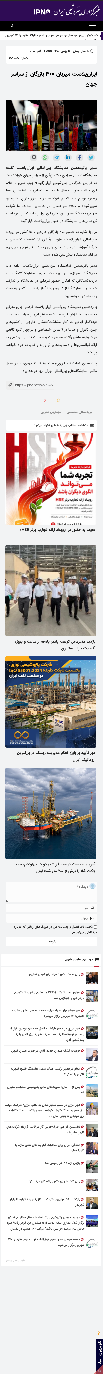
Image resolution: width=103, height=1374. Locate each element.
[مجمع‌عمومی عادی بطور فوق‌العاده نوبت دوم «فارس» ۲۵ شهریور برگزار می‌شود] (92, 1243)
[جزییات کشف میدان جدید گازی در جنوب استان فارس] (92, 1054)
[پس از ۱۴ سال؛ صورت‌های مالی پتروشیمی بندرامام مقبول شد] (92, 1090)
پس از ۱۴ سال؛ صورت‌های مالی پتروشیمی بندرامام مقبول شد (45, 1090)
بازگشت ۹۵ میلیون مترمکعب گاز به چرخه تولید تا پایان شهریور (46, 1202)
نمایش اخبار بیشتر (16, 1261)
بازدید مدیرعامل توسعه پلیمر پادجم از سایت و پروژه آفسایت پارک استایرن (55, 645)
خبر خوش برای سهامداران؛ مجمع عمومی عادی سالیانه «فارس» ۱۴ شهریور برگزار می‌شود (48, 1013)
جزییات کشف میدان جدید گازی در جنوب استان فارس (45, 1050)
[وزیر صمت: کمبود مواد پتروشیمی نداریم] (92, 978)
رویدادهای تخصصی (79, 412)
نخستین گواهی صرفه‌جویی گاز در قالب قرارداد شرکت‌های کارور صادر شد (45, 1129)
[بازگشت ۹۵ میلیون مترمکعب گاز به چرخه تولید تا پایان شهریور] (92, 1203)
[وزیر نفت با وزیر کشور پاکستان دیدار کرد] (92, 1185)
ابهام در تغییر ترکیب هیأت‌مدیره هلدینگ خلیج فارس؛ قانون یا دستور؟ (48, 1071)
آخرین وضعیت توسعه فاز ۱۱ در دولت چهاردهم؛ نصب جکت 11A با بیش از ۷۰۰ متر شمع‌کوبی (55, 867)
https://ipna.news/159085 (29, 385)
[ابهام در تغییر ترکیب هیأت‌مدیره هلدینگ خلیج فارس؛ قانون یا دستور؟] (92, 1072)
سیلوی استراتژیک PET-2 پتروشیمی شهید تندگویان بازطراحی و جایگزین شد (49, 995)
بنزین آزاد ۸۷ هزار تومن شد (62, 1163)
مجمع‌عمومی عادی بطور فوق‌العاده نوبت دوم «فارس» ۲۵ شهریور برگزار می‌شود (46, 1242)
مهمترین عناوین (51, 412)
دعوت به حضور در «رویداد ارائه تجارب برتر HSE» (58, 530)
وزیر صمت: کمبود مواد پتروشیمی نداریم (54, 974)
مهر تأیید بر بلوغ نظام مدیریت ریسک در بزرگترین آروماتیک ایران (56, 756)
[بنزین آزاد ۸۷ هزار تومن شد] (92, 1166)
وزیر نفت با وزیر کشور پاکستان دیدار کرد (54, 1181)
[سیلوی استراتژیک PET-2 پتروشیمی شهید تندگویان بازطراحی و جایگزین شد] (92, 996)
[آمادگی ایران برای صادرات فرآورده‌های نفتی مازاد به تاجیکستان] (92, 1148)
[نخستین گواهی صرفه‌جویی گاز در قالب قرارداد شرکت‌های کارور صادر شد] (92, 1130)
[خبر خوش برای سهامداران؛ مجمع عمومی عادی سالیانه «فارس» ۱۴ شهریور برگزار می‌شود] (92, 1014)
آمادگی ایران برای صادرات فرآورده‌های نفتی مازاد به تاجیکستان (49, 1148)
